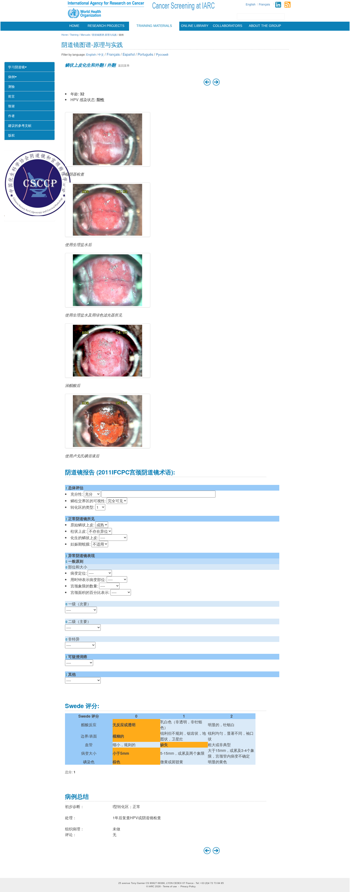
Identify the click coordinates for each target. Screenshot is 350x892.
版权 (11, 135)
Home (74, 26)
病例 (11, 76)
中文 (101, 54)
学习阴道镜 (16, 66)
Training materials (154, 26)
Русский (162, 54)
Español (129, 54)
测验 (11, 86)
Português (145, 54)
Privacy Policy (187, 886)
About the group (265, 26)
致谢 (11, 105)
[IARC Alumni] (278, 5)
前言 (11, 96)
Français (264, 4)
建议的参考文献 (19, 125)
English (250, 4)
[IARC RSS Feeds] (287, 5)
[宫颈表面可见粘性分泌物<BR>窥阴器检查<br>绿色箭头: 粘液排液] (107, 139)
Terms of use (170, 886)
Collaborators (227, 26)
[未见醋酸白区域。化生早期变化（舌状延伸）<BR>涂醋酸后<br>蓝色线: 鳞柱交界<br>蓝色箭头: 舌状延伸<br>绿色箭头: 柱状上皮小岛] (107, 351)
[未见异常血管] (107, 280)
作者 (11, 115)
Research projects (106, 26)
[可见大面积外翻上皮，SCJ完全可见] (107, 210)
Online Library (194, 26)
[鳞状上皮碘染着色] (107, 421)
